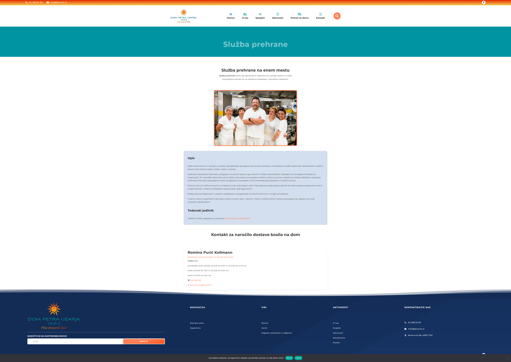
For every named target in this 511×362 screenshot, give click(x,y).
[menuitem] (231, 16)
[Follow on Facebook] (483, 2)
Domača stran (197, 323)
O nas (336, 323)
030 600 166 (195, 280)
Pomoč (336, 343)
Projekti (337, 328)
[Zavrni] (507, 358)
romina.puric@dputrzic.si (201, 285)
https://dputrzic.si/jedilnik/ (237, 218)
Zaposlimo (195, 328)
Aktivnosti (338, 333)
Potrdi (289, 358)
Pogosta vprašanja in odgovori (276, 333)
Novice (264, 323)
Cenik (264, 328)
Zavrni (298, 358)
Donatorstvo (339, 338)
